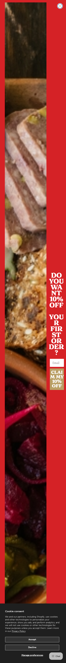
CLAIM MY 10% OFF (57, 379)
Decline (32, 647)
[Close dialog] (60, 6)
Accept (32, 639)
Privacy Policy (19, 631)
